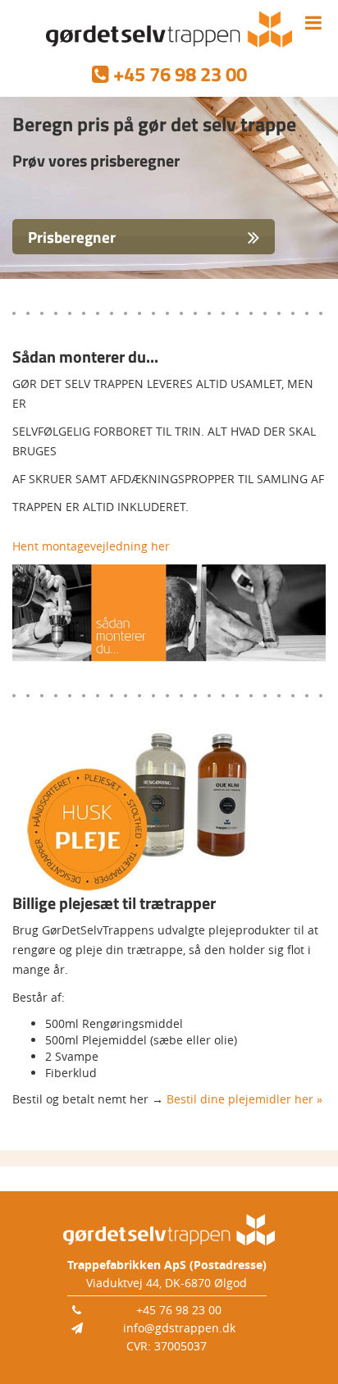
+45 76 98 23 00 (179, 1310)
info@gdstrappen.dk (179, 1328)
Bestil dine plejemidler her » (244, 1099)
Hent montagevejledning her (91, 546)
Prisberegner (72, 237)
